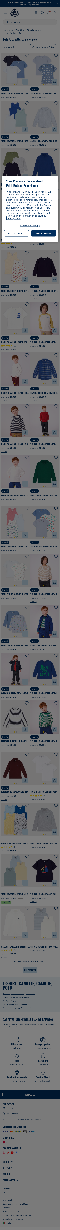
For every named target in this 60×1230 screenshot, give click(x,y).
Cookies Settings (30, 225)
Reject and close (15, 233)
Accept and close (43, 233)
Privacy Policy (14, 218)
